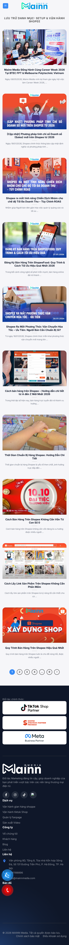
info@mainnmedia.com (22, 878)
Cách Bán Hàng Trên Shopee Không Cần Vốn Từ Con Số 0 (34, 521)
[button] (5, 6)
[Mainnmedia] (35, 5)
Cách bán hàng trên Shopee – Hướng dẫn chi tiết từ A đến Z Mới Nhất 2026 (34, 392)
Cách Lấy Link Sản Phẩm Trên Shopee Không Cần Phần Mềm (34, 585)
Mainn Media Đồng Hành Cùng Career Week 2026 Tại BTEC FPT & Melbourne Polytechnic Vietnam (34, 71)
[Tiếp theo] (57, 672)
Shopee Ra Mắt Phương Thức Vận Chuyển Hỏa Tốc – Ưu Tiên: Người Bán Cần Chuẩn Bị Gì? (34, 328)
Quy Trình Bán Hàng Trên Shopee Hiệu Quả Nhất (34, 647)
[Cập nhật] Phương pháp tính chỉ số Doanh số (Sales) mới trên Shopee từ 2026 (34, 135)
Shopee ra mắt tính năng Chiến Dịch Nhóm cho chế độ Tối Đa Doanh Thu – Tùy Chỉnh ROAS (34, 200)
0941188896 (16, 872)
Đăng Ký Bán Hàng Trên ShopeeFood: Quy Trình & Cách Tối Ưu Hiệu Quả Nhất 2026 (34, 264)
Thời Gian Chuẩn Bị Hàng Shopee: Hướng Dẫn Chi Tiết (34, 457)
